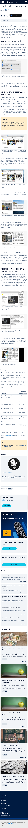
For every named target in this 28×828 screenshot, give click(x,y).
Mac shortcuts (9, 435)
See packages (6, 505)
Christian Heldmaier (7, 472)
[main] (14, 258)
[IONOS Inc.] (14, 813)
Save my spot (14, 564)
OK (2, 825)
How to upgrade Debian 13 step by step (11, 607)
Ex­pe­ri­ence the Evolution (9, 548)
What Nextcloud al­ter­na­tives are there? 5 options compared (13, 586)
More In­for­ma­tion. (11, 823)
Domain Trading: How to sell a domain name (12, 575)
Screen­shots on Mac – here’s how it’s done (13, 648)
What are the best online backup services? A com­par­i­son (14, 597)
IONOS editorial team (5, 9)
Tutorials (10, 488)
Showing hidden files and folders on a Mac (13, 713)
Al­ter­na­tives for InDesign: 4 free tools (10, 617)
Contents (5, 20)
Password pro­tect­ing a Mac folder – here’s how (13, 681)
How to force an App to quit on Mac (13, 776)
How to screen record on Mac (11, 745)
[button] (14, 525)
